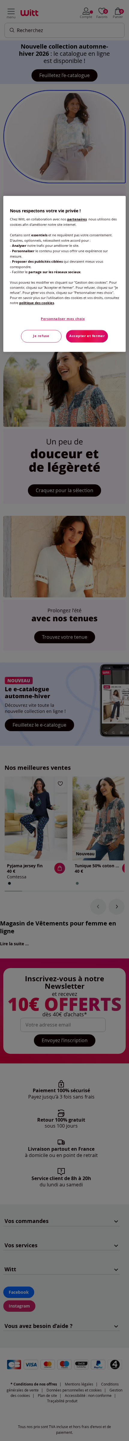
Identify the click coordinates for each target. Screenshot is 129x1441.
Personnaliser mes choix (63, 319)
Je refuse (41, 336)
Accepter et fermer (87, 336)
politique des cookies (36, 303)
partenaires (77, 219)
